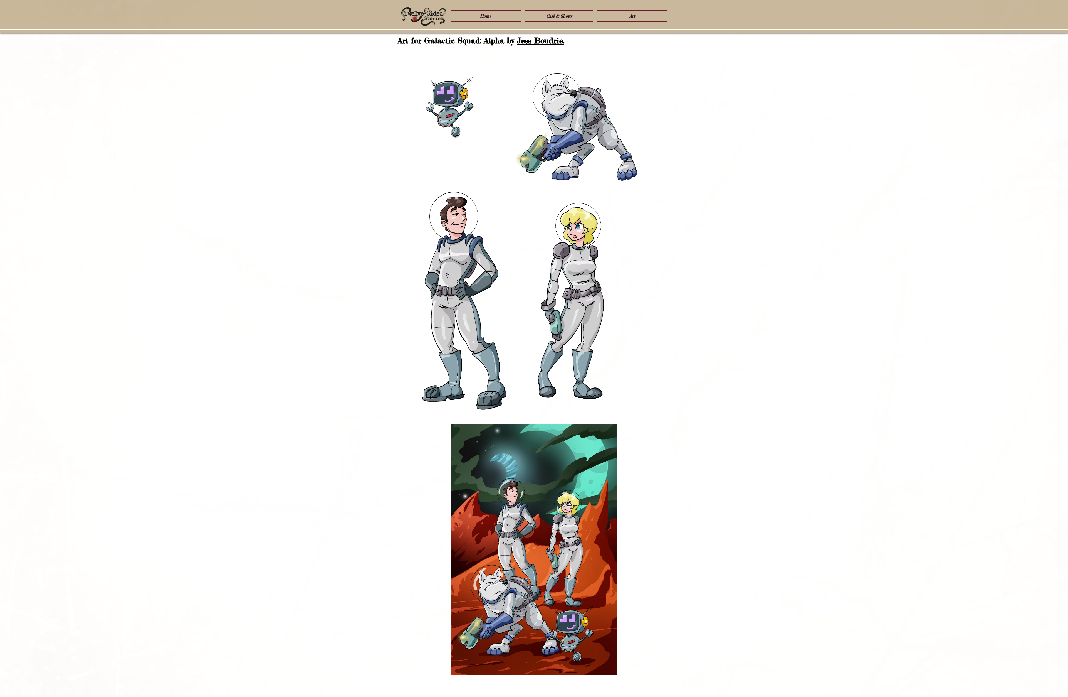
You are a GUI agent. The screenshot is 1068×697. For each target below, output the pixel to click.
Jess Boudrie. (540, 40)
